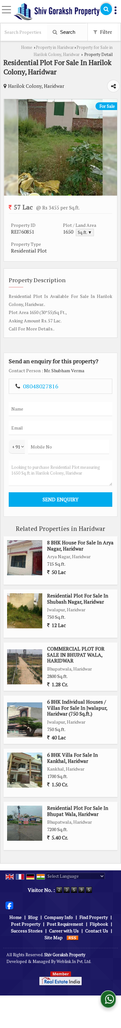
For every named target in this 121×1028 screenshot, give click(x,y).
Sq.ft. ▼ (85, 232)
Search (67, 32)
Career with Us (64, 931)
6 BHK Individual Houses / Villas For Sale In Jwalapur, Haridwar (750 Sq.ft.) (77, 708)
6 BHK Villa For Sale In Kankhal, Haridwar (72, 758)
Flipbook (99, 924)
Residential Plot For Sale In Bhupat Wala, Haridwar (77, 811)
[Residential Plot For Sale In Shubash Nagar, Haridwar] (24, 610)
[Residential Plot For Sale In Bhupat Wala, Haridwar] (24, 823)
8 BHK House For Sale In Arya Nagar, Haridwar (80, 545)
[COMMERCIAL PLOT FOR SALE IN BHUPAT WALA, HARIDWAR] (24, 666)
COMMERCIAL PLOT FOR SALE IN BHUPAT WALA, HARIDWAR (76, 654)
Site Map (54, 937)
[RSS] (72, 937)
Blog (33, 917)
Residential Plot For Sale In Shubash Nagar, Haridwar (77, 598)
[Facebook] (9, 905)
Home (26, 47)
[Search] (106, 9)
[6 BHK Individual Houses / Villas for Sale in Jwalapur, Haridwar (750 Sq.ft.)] (24, 719)
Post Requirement (65, 924)
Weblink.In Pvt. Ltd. (73, 961)
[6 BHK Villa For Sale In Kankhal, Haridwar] (24, 770)
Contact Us (96, 931)
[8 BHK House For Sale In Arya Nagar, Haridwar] (24, 557)
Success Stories (27, 931)
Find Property (93, 917)
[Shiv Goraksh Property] (57, 12)
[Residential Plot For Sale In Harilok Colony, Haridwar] (60, 194)
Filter (105, 32)
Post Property (25, 924)
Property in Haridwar (55, 47)
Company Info (58, 917)
